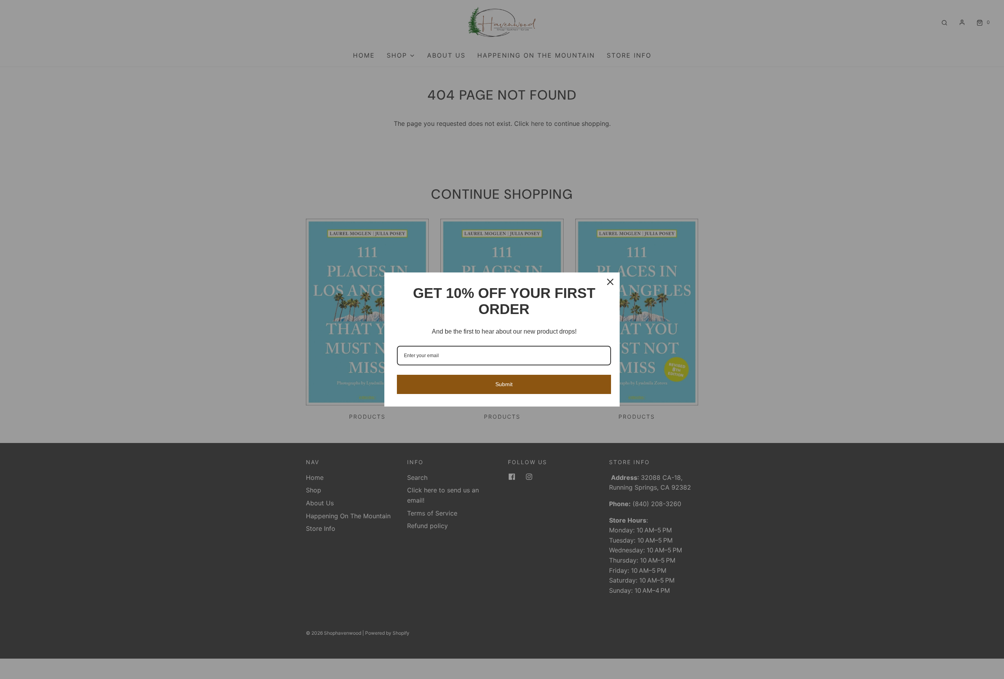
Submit (504, 384)
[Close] (610, 281)
